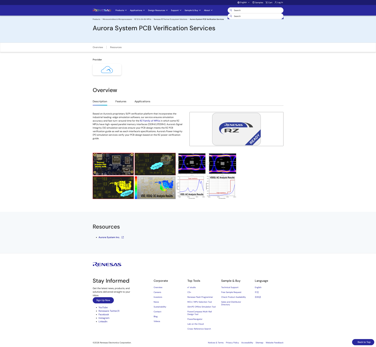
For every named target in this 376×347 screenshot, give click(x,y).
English (258, 287)
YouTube (103, 307)
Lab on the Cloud (195, 324)
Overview (98, 47)
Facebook (104, 314)
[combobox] (255, 16)
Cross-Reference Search (199, 328)
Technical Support (229, 287)
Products (96, 19)
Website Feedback (274, 342)
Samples (259, 2)
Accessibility (247, 342)
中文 (257, 292)
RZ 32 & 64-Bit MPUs (142, 19)
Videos (157, 321)
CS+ (189, 292)
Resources (116, 47)
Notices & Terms (216, 342)
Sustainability (160, 306)
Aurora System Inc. (109, 237)
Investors (158, 297)
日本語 (258, 297)
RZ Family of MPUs (150, 120)
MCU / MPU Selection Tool (199, 302)
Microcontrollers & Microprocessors (117, 19)
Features (120, 101)
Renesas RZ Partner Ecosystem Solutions (170, 19)
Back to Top (364, 342)
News (156, 302)
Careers (157, 292)
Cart (270, 2)
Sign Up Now (103, 300)
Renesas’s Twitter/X (109, 310)
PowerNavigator (194, 319)
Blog (156, 316)
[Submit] (231, 16)
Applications (142, 101)
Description (100, 101)
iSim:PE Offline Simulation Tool (201, 306)
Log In (280, 2)
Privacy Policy (232, 342)
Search (255, 10)
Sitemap (259, 342)
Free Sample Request (231, 292)
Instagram (104, 318)
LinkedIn (103, 321)
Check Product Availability (233, 297)
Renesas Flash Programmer (200, 297)
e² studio (191, 287)
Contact (157, 311)
